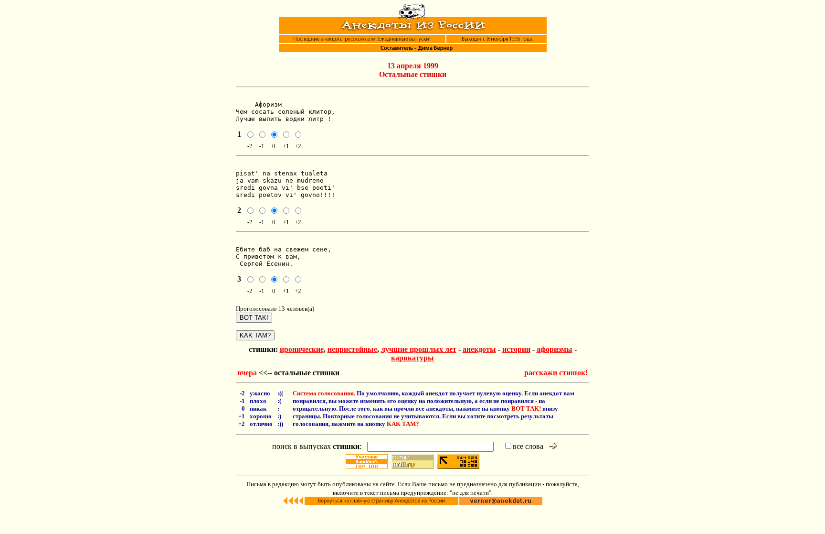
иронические (302, 349)
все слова (528, 446)
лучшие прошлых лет (418, 349)
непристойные (352, 349)
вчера (247, 373)
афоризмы (554, 349)
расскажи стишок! (556, 373)
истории (516, 349)
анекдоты (479, 349)
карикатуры (412, 358)
